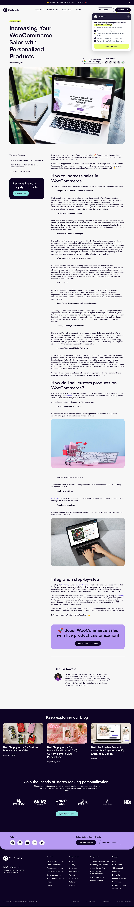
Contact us (116, 889)
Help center (117, 865)
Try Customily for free (67, 814)
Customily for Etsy (97, 868)
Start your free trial (86, 843)
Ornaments (73, 885)
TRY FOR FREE (123, 10)
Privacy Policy (107, 901)
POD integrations (97, 877)
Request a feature (119, 878)
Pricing (49, 882)
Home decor (74, 878)
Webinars (116, 871)
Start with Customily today (88, 643)
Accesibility (75, 901)
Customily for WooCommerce (96, 872)
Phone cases (74, 871)
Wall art (72, 875)
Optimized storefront (55, 871)
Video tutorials (118, 868)
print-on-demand (81, 585)
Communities (117, 882)
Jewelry (72, 865)
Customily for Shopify (99, 865)
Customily (69, 396)
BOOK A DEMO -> (105, 10)
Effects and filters (54, 865)
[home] (11, 10)
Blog (114, 861)
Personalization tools (55, 861)
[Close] (130, 3)
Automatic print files (55, 868)
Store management (54, 875)
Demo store (117, 875)
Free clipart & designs (55, 878)
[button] (39, 10)
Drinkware (73, 868)
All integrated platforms (99, 861)
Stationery (73, 882)
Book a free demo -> (110, 843)
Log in (49, 885)
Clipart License (91, 901)
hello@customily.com (11, 867)
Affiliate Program (119, 885)
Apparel (72, 861)
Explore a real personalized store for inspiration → (67, 2)
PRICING (78, 10)
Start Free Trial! (111, 46)
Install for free (20, 193)
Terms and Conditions (123, 901)
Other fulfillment (96, 881)
